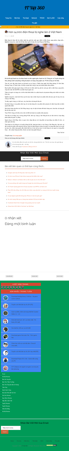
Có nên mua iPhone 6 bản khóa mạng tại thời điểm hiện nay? (25, 176)
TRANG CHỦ (34, 276)
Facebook (25, 146)
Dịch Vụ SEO (51, 18)
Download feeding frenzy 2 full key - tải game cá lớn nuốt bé (24, 297)
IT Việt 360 (34, 8)
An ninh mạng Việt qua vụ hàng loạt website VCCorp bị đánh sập (26, 199)
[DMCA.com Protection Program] (51, 446)
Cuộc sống (61, 18)
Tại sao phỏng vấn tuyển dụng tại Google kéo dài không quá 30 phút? (28, 183)
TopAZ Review (6, 403)
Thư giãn (34, 23)
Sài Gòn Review (6, 395)
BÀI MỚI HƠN (9, 276)
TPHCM (42, 18)
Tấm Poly (4, 387)
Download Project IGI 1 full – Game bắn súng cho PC (24, 360)
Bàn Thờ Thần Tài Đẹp (8, 382)
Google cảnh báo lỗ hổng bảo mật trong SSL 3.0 (21, 172)
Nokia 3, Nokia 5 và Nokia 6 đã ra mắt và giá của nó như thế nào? (26, 179)
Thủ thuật (26, 18)
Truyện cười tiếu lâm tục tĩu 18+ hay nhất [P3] (24, 351)
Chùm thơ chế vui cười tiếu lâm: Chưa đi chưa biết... (23, 344)
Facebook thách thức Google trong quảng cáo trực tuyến (24, 202)
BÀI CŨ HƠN (59, 276)
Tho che (19, 441)
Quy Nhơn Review (7, 398)
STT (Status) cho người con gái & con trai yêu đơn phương (24, 368)
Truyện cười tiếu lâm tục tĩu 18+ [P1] (22, 304)
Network (34, 18)
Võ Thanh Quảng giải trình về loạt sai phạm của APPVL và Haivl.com (27, 186)
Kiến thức (17, 18)
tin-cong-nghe (11, 27)
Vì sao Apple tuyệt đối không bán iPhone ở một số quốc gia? (25, 196)
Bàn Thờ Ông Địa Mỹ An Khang (10, 384)
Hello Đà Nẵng (6, 408)
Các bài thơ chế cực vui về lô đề (20, 328)
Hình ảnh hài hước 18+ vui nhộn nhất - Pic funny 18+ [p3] (23, 321)
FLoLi (3, 374)
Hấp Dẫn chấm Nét (7, 400)
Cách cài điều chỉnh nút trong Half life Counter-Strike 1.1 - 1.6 (25, 313)
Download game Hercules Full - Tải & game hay (24, 336)
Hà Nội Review (6, 376)
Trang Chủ (8, 18)
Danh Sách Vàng (6, 390)
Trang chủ (4, 27)
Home (12, 441)
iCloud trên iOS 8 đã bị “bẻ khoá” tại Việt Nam (21, 206)
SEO (42, 441)
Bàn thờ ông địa (6, 379)
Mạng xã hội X (33, 146)
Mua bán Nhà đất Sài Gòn (9, 392)
